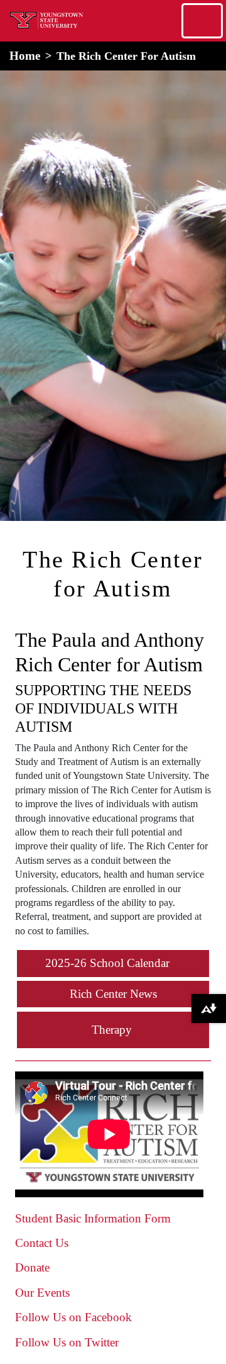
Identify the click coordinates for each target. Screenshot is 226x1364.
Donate (32, 1267)
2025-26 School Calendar (107, 963)
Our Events (42, 1292)
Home (24, 55)
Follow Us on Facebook (73, 1317)
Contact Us (41, 1242)
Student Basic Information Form (93, 1218)
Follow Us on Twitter (67, 1342)
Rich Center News (113, 993)
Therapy (112, 1029)
